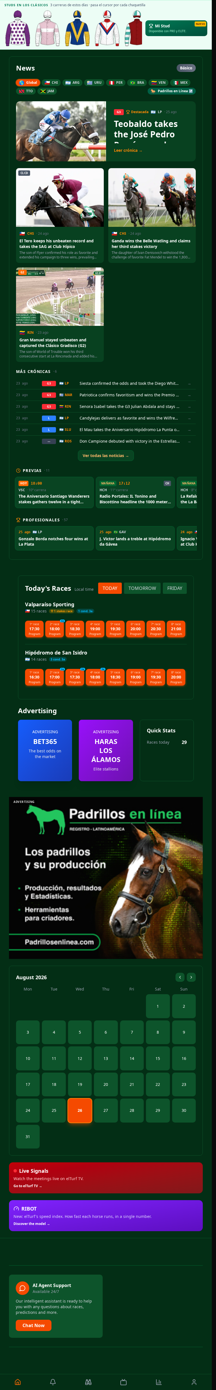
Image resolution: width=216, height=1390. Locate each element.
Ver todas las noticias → (106, 455)
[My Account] (194, 1382)
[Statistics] (159, 1382)
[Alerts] (53, 1382)
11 (54, 1058)
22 (158, 1084)
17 (28, 1084)
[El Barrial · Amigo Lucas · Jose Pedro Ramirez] (107, 28)
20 (106, 1084)
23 (184, 1084)
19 (80, 1084)
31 (28, 1136)
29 (158, 1110)
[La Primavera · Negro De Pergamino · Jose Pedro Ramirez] (47, 28)
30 (184, 1110)
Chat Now (33, 1325)
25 (54, 1110)
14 (132, 1058)
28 (132, 1110)
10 (28, 1058)
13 (106, 1058)
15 (158, 1058)
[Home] (17, 1382)
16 (184, 1058)
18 (54, 1084)
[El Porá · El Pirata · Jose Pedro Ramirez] (137, 28)
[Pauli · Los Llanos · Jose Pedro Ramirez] (77, 28)
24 (28, 1110)
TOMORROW (142, 588)
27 (106, 1110)
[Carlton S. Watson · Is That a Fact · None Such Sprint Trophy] (17, 28)
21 (132, 1084)
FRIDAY (174, 588)
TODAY (110, 588)
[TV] (123, 1382)
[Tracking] (88, 1382)
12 (80, 1058)
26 (80, 1110)
